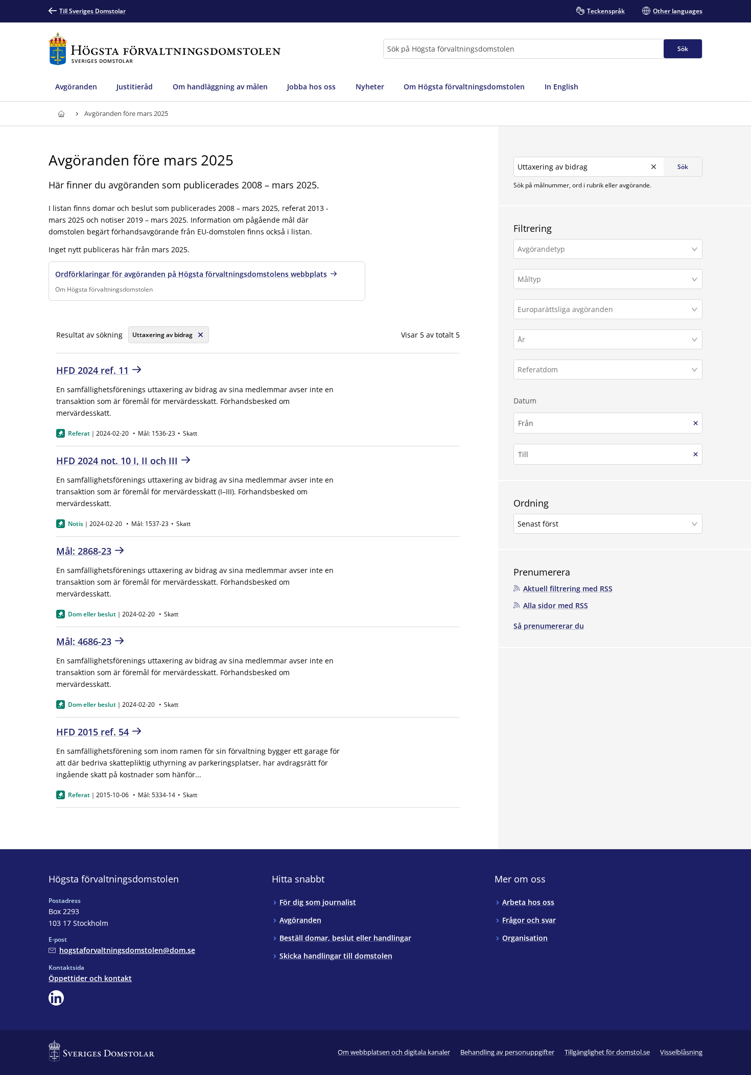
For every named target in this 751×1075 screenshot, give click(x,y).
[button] (607, 249)
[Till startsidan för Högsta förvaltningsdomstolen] (164, 48)
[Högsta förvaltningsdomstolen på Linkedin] (56, 998)
